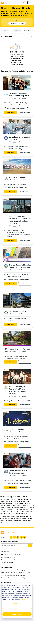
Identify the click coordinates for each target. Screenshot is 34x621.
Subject (16, 30)
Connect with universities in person (11, 560)
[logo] (8, 2)
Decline (17, 608)
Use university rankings (8, 557)
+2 (21, 149)
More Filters (27, 30)
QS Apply (12, 511)
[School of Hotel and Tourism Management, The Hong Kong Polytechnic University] (6, 217)
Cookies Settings (17, 603)
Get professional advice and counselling (13, 578)
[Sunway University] (6, 430)
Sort (29, 36)
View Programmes (25, 112)
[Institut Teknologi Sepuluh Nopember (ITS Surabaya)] (6, 266)
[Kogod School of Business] (6, 350)
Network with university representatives (13, 575)
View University (11, 112)
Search (6, 30)
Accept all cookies (17, 614)
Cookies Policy (24, 599)
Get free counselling (7, 562)
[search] (24, 2)
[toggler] (31, 2)
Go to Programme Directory (16, 23)
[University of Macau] (6, 178)
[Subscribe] (30, 545)
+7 (19, 105)
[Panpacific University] (6, 312)
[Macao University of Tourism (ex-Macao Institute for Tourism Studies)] (6, 387)
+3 (30, 480)
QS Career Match (5, 517)
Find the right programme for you (11, 554)
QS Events (3, 511)
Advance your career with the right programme (15, 570)
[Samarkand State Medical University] (6, 138)
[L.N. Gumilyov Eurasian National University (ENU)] (6, 94)
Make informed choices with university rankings (15, 572)
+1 (30, 401)
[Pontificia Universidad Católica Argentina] (6, 471)
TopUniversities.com (6, 499)
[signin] (27, 2)
